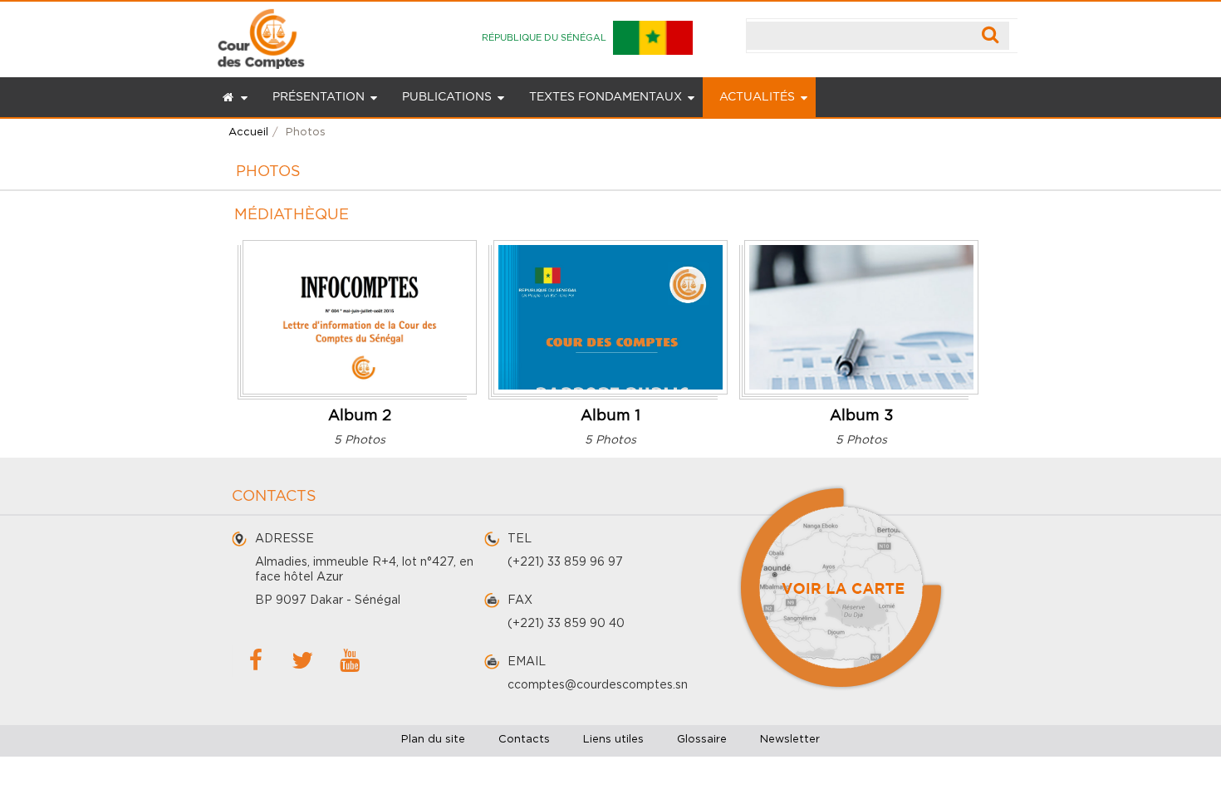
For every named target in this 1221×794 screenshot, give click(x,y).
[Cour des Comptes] (261, 35)
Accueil (248, 132)
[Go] (990, 36)
